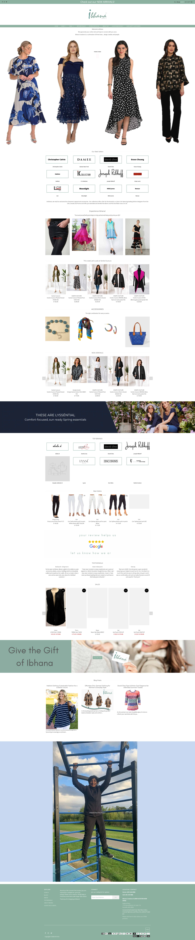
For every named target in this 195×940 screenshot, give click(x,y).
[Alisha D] (57, 446)
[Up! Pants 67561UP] (118, 608)
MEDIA (46, 898)
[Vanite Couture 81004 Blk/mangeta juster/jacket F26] (139, 279)
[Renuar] (137, 189)
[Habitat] (57, 174)
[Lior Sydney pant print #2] (139, 501)
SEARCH (46, 892)
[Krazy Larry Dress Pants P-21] (56, 506)
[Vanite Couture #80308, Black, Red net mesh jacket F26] (118, 279)
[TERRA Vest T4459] (77, 608)
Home (56, 26)
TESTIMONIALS (48, 900)
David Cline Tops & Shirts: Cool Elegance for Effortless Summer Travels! (133, 686)
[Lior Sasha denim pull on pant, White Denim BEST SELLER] (77, 505)
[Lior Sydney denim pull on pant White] (97, 504)
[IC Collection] (84, 174)
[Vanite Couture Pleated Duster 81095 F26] (56, 279)
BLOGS (46, 895)
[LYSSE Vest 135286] (56, 607)
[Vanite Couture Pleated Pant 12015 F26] (77, 277)
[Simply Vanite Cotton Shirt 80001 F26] (77, 369)
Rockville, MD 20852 (128, 907)
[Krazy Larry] (137, 174)
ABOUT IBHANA (48, 903)
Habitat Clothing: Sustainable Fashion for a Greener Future (62, 686)
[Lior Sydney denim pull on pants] (118, 505)
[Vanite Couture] (137, 461)
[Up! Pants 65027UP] (139, 606)
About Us (105, 26)
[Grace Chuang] (137, 159)
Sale (70, 26)
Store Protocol (94, 26)
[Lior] (57, 189)
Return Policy (81, 26)
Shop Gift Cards (97, 657)
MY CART (189, 2)
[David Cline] (111, 159)
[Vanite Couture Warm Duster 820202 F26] (97, 279)
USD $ (182, 2)
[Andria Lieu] (84, 446)
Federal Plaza (126, 903)
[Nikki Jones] (111, 189)
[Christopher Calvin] (57, 159)
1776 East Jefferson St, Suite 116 (131, 905)
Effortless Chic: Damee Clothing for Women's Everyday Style (97, 686)
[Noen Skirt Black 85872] (97, 603)
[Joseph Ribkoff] (111, 173)
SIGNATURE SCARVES (50, 905)
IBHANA (57, 936)
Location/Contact (117, 26)
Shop (63, 26)
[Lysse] (84, 461)
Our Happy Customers (133, 26)
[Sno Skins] (111, 461)
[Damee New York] (84, 159)
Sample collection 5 (57, 483)
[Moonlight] (84, 189)
